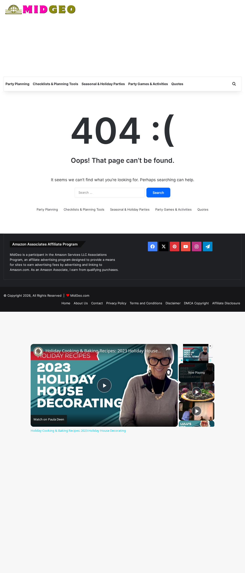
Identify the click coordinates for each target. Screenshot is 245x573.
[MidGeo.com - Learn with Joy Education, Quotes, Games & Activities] (41, 10)
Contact (97, 303)
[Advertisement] (163, 38)
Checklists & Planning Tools (55, 84)
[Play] (181, 360)
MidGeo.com (79, 295)
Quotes (177, 84)
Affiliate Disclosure (226, 303)
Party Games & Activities (148, 84)
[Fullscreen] (210, 360)
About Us (81, 303)
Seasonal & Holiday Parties (103, 84)
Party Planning (17, 84)
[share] (168, 348)
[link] (38, 351)
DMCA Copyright (196, 303)
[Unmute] (187, 360)
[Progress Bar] (196, 357)
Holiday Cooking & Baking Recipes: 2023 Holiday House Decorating (103, 350)
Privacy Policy (116, 303)
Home (65, 303)
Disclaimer (173, 303)
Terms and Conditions (146, 303)
